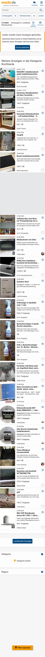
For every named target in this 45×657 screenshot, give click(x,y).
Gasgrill (20, 135)
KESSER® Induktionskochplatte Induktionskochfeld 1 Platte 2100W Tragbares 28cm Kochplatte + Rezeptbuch (28, 73)
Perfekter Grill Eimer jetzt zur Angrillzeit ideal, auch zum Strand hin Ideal (27, 367)
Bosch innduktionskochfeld (28, 156)
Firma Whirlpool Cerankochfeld (23, 451)
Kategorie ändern (24, 561)
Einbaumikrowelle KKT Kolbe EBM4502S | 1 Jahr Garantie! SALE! (27, 409)
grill (18, 492)
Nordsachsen (25, 16)
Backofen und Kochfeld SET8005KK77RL (26, 472)
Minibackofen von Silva (26, 240)
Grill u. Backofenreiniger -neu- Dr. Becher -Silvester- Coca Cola (28, 346)
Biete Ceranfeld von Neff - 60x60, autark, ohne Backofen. (27, 388)
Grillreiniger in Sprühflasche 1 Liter (27, 304)
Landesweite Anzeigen (22, 541)
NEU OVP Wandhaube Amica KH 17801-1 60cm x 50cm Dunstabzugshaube (28, 514)
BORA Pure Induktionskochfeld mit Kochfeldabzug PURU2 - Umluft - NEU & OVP (28, 262)
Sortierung (40, 25)
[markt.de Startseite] (9, 2)
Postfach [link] (35, 5)
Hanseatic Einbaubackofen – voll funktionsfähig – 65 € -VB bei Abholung (28, 115)
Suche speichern (33, 25)
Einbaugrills (7, 16)
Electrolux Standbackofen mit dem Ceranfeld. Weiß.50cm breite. (27, 94)
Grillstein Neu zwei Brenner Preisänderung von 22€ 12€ (28, 220)
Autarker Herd (23, 282)
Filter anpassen (24, 648)
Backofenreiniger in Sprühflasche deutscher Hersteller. (28, 325)
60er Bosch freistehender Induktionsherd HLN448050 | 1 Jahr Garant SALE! (27, 430)
